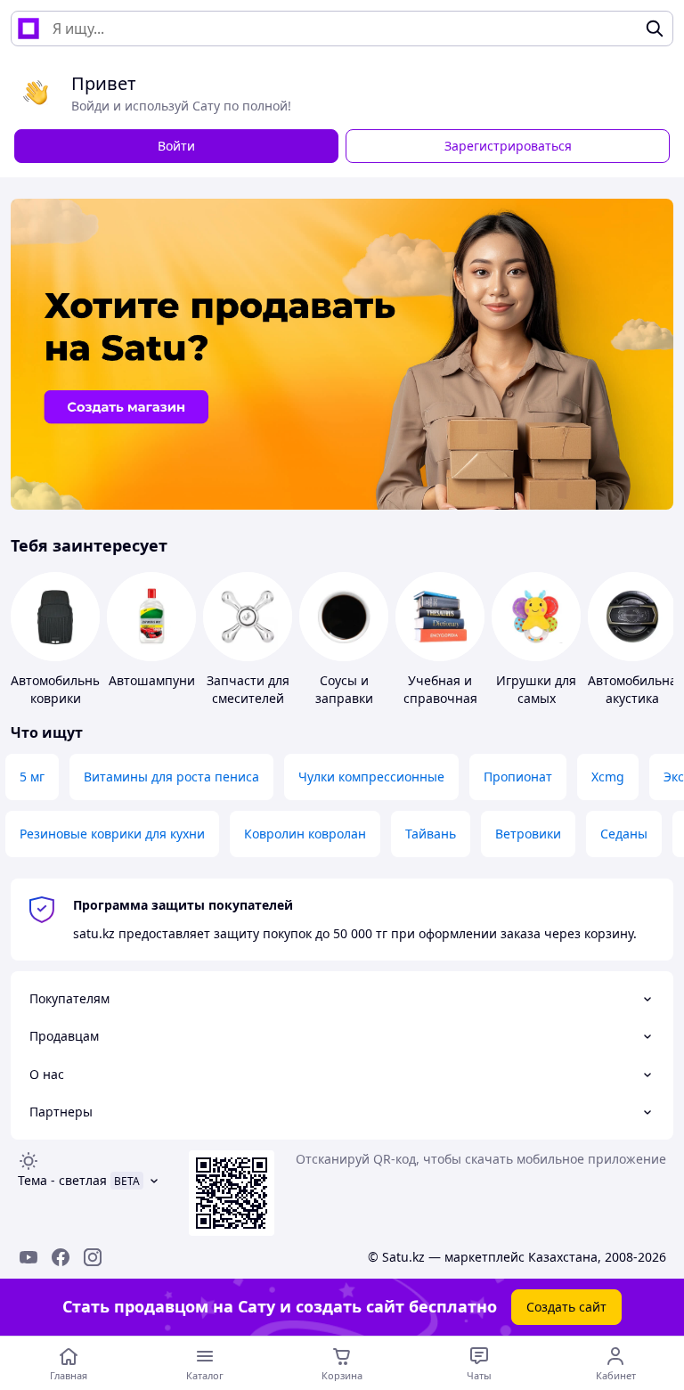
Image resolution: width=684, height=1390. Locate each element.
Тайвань (430, 833)
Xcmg (607, 776)
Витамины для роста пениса (171, 776)
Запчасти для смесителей (248, 689)
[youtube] (28, 1257)
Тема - (62, 1180)
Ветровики (528, 833)
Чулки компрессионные (371, 776)
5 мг (32, 776)
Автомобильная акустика (636, 689)
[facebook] (60, 1257)
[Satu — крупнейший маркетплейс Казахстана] (28, 28)
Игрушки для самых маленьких (536, 698)
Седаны (623, 833)
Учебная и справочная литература (440, 698)
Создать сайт (566, 1306)
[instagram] (92, 1257)
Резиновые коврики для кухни (112, 833)
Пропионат (518, 776)
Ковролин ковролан (305, 833)
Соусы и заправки (344, 689)
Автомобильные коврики (60, 689)
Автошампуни (152, 680)
